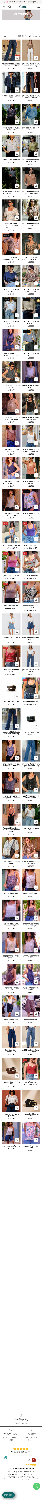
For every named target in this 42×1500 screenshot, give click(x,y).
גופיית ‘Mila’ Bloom (30, 894)
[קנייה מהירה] (36, 58)
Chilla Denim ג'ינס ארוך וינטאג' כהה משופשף (11, 65)
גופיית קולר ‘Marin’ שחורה (30, 989)
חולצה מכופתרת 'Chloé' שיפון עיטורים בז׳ (11, 418)
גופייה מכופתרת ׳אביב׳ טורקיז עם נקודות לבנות (11, 765)
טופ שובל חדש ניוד (11, 606)
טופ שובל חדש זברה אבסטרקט (30, 607)
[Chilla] (23, 7)
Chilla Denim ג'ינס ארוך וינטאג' (31, 671)
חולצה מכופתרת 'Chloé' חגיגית (30, 386)
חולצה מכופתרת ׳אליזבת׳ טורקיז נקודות (11, 797)
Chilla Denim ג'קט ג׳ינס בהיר (31, 129)
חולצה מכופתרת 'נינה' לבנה (31, 829)
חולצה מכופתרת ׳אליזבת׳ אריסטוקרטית (11, 258)
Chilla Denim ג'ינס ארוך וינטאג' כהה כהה (31, 97)
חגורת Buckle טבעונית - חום (11, 1083)
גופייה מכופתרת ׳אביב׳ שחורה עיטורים (31, 797)
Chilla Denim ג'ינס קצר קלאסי (30, 639)
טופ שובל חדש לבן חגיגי (11, 545)
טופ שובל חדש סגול (30, 545)
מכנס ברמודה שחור (11, 1020)
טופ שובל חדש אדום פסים (11, 671)
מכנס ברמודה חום (30, 1020)
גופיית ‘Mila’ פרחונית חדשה (30, 1147)
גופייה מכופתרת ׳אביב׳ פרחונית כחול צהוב (11, 514)
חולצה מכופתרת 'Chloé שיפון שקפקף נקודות (11, 354)
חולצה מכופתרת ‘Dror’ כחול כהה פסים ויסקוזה (11, 193)
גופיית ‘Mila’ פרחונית (11, 894)
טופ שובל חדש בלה (31, 576)
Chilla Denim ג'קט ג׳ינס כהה (11, 97)
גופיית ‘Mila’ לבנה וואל (11, 1146)
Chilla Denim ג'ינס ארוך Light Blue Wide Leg (31, 765)
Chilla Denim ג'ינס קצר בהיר (11, 639)
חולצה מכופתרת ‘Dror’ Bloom (11, 863)
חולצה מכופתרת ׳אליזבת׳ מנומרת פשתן (30, 258)
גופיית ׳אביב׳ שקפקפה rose (31, 957)
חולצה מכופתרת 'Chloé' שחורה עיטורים (30, 418)
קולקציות (29, 36)
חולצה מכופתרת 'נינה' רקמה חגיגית (11, 322)
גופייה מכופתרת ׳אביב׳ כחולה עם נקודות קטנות (11, 482)
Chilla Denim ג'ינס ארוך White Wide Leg (31, 65)
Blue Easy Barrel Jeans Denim (11, 1051)
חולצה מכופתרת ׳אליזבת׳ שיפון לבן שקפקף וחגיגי (11, 225)
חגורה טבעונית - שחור (31, 732)
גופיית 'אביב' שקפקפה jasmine (11, 957)
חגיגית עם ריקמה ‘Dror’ (11, 160)
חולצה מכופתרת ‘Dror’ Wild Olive (30, 863)
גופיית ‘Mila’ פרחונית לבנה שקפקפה (11, 925)
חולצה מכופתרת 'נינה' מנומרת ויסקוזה (31, 290)
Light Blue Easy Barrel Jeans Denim (31, 1051)
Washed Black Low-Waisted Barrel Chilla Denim (11, 830)
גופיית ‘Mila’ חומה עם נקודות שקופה (31, 925)
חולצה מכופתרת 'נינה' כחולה (31, 354)
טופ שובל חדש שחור (30, 702)
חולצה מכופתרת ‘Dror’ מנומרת (30, 225)
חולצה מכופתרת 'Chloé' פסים (11, 386)
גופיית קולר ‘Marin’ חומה (11, 989)
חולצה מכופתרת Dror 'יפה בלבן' (11, 1115)
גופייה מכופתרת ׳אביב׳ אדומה (31, 482)
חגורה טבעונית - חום (11, 702)
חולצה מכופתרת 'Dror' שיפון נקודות (11, 129)
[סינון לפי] (5, 36)
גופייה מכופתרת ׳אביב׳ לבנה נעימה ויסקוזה (31, 450)
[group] (21, 2)
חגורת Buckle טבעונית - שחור (31, 1115)
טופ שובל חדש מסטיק (11, 576)
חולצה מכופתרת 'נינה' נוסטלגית (31, 322)
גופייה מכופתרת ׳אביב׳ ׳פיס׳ (31, 514)
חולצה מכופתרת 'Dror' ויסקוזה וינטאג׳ (30, 161)
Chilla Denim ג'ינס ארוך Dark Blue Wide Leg (11, 733)
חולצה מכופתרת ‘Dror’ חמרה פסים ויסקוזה (30, 193)
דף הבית (37, 36)
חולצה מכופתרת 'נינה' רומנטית (11, 290)
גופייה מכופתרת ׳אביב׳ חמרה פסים (11, 450)
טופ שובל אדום (30, 1082)
